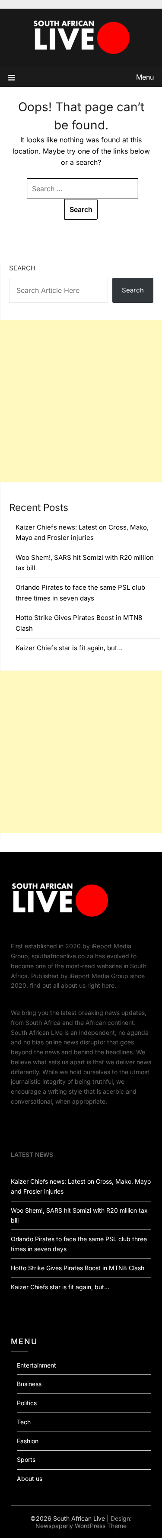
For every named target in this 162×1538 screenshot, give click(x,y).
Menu (145, 77)
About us (29, 1478)
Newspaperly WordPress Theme (81, 1525)
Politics (27, 1402)
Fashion (27, 1441)
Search (22, 268)
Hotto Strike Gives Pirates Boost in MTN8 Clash (77, 1267)
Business (29, 1383)
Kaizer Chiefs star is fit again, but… (69, 648)
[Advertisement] (81, 401)
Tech (24, 1422)
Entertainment (36, 1365)
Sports (26, 1459)
